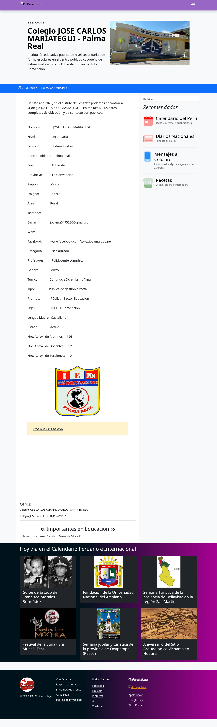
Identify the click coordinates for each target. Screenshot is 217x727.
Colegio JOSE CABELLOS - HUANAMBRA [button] (43, 516)
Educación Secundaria (54, 88)
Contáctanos (63, 679)
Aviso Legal (62, 694)
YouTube (97, 706)
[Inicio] (19, 87)
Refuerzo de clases (33, 536)
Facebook (98, 686)
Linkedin (97, 691)
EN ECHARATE (35, 22)
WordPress (135, 705)
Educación (31, 88)
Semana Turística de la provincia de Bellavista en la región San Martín (168, 597)
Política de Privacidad (69, 699)
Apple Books (136, 695)
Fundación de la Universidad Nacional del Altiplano (108, 594)
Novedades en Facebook (48, 428)
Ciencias (52, 536)
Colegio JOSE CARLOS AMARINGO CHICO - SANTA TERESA (54, 509)
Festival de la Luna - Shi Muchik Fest (43, 646)
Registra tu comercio (68, 684)
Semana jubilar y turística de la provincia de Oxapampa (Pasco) (108, 648)
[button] (192, 5)
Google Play (136, 700)
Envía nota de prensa (68, 689)
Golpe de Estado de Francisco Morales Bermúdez (40, 597)
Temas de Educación (71, 536)
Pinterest (97, 696)
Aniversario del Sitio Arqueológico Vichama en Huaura (166, 648)
